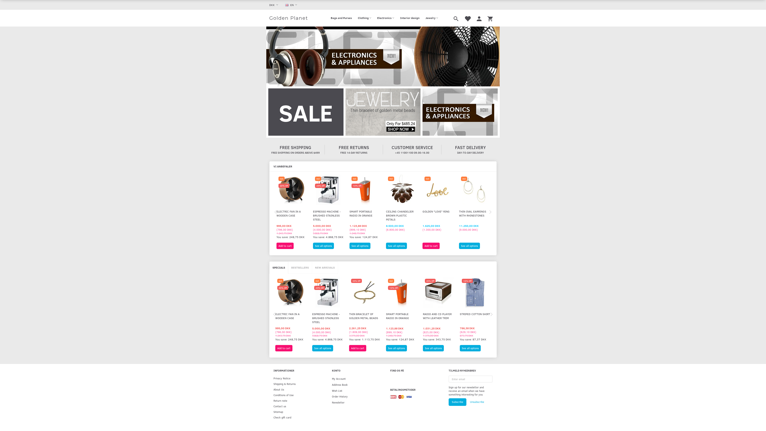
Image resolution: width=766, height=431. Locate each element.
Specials (278, 267)
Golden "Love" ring (436, 211)
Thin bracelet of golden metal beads (363, 316)
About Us (278, 389)
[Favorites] (467, 18)
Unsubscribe (477, 402)
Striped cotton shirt (475, 314)
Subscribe (457, 402)
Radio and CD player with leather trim (437, 316)
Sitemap (278, 411)
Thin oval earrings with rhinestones (472, 213)
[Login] (479, 18)
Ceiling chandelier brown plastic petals (400, 215)
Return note (280, 400)
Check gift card (282, 417)
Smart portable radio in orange (360, 213)
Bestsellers (300, 267)
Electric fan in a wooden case (288, 213)
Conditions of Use (283, 395)
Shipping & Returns (284, 384)
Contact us (279, 406)
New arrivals (325, 267)
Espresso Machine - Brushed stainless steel (327, 215)
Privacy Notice (281, 378)
